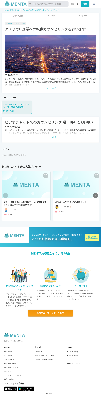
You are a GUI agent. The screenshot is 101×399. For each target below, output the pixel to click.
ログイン (75, 4)
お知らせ (7, 371)
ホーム (6, 10)
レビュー (83, 15)
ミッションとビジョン (12, 375)
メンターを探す (73, 351)
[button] (95, 195)
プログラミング (15, 10)
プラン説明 (18, 15)
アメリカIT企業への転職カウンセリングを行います (40, 10)
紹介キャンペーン (11, 367)
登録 (85, 4)
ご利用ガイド (9, 359)
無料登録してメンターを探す (50, 313)
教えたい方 (8, 351)
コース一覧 (50, 15)
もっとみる (51, 88)
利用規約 (38, 351)
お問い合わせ (9, 379)
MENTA (52, 394)
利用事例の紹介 (10, 363)
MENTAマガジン (73, 363)
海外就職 (9, 23)
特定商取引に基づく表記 (44, 355)
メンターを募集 (73, 355)
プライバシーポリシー (44, 359)
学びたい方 (8, 355)
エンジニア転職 (19, 23)
